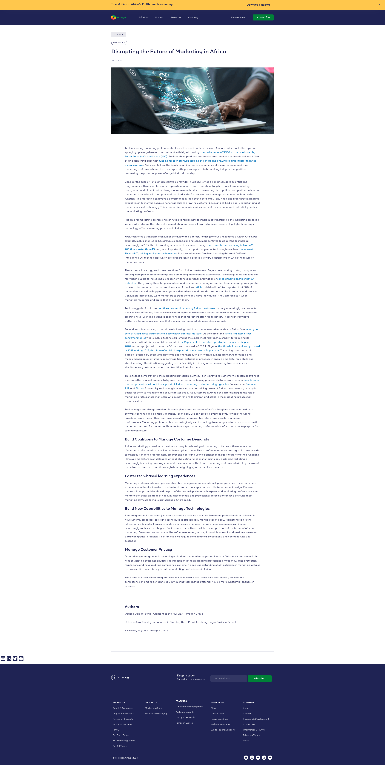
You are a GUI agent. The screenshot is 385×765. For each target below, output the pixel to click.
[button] (119, 43)
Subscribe (259, 679)
